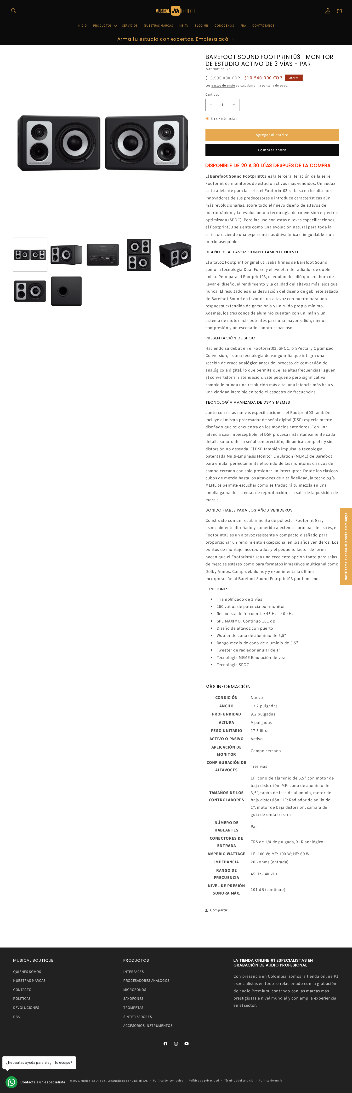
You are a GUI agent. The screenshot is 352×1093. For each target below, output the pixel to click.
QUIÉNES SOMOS (27, 971)
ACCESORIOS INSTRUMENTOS (147, 1026)
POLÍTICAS (22, 998)
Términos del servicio (239, 1081)
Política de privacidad (203, 1081)
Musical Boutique (93, 1081)
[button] (13, 11)
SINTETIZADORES (137, 1016)
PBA (16, 1016)
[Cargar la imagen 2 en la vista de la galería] (66, 255)
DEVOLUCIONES (26, 1008)
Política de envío (270, 1081)
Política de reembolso (168, 1081)
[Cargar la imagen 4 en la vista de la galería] (139, 255)
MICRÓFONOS (134, 989)
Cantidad (212, 94)
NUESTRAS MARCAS (29, 980)
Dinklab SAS (139, 1081)
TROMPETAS (133, 1008)
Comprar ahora (272, 150)
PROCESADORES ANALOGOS (146, 980)
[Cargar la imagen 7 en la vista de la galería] (66, 291)
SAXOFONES (133, 998)
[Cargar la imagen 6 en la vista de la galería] (30, 291)
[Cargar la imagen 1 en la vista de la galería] (30, 255)
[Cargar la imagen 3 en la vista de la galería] (103, 255)
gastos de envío (223, 85)
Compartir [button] (218, 910)
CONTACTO (22, 989)
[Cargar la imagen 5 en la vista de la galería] (175, 255)
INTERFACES (133, 971)
